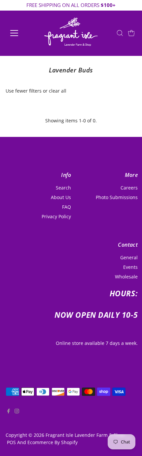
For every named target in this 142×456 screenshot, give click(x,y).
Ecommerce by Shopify (52, 442)
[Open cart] (131, 33)
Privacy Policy (56, 216)
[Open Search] (120, 33)
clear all (57, 91)
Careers (129, 188)
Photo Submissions (117, 197)
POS (11, 442)
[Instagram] (17, 417)
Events (130, 267)
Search (63, 188)
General (129, 257)
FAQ (66, 207)
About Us (61, 197)
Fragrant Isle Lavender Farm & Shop (85, 435)
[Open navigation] (21, 33)
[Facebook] (9, 417)
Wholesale (126, 276)
